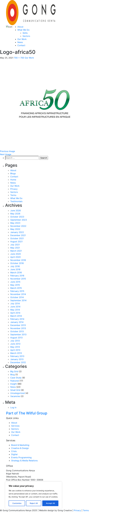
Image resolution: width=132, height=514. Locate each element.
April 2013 (15, 350)
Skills (25, 33)
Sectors (26, 36)
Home (13, 179)
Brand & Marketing (20, 445)
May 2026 (15, 213)
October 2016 (17, 263)
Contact (21, 45)
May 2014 (15, 309)
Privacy (14, 189)
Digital (14, 454)
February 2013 (17, 356)
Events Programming (21, 457)
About (20, 26)
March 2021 (16, 251)
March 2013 (16, 353)
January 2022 (17, 232)
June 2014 (15, 306)
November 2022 (18, 226)
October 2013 (17, 331)
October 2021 (17, 238)
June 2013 (15, 343)
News (20, 42)
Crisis (14, 451)
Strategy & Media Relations (24, 460)
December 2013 (18, 325)
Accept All (50, 503)
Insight (13, 384)
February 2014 (17, 319)
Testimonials (16, 201)
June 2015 (15, 282)
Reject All (34, 503)
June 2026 (15, 210)
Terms (13, 195)
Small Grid (15, 390)
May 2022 (15, 229)
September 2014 (18, 300)
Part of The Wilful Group (26, 413)
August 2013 (16, 337)
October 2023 (17, 216)
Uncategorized (17, 393)
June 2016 (15, 269)
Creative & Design (20, 448)
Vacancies (15, 396)
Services (15, 426)
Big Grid (14, 371)
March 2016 (16, 272)
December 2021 (18, 235)
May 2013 (15, 347)
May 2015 (15, 285)
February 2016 (17, 275)
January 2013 (16, 359)
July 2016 (15, 266)
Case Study (16, 377)
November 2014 (18, 294)
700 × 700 (19, 57)
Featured (14, 380)
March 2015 (16, 288)
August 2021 (16, 241)
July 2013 (15, 340)
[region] (33, 495)
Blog (12, 374)
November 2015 (18, 278)
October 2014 (17, 297)
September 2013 (18, 334)
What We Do (23, 30)
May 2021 (15, 247)
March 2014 (16, 316)
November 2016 (18, 260)
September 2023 (18, 220)
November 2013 (18, 328)
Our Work (22, 39)
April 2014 (15, 312)
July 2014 (15, 303)
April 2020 (15, 257)
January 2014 (16, 322)
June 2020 (15, 254)
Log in (13, 407)
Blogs (13, 173)
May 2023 (15, 223)
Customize (16, 503)
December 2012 (18, 362)
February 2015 (17, 291)
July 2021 (15, 244)
